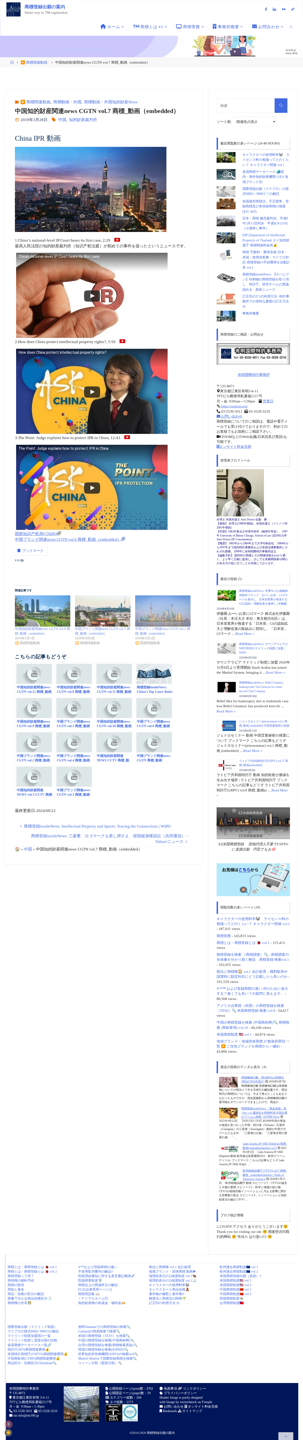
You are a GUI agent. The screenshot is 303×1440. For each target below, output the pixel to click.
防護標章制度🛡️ (90, 1280)
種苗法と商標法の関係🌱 (167, 1298)
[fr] (283, 9)
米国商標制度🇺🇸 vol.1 (235, 1280)
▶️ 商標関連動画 (34, 62)
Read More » (245, 634)
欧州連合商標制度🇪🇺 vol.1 (239, 1267)
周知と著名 (16, 1289)
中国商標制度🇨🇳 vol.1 (235, 1289)
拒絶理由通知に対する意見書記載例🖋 (106, 1276)
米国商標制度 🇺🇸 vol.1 (234, 1034)
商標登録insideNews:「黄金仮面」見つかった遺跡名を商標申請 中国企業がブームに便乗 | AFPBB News (264, 1112)
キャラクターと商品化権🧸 (169, 1289)
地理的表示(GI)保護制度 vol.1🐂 (172, 1276)
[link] (291, 27)
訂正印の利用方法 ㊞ (164, 1303)
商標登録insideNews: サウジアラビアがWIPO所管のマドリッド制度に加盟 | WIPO (263, 648)
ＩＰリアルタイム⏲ (93, 1298)
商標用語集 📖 (89, 1294)
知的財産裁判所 (83, 120)
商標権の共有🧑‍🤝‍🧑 (19, 1303)
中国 (62, 120)
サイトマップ (191, 1411)
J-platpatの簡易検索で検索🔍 (99, 1331)
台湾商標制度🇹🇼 (232, 1303)
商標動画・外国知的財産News (111, 102)
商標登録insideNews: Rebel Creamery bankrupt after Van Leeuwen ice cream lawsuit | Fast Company (261, 687)
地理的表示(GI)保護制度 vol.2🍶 (172, 1280)
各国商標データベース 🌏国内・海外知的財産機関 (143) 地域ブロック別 (265, 177)
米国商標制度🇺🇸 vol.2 (235, 1285)
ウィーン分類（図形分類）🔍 (100, 1363)
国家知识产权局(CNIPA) (36, 534)
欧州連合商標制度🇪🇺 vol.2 (239, 1271)
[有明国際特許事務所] (253, 354)
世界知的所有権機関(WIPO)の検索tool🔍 (108, 1354)
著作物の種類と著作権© (167, 1294)
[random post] (228, 1081)
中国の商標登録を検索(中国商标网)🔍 (106, 1340)
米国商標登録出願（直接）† (240, 1276)
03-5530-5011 (22, 1411)
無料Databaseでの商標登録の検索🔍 (104, 1327)
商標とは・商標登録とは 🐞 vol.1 (243, 943)
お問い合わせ (231, 416)
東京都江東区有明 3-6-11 (30, 1397)
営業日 (268, 401)
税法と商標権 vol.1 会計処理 (170, 1267)
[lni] (274, 9)
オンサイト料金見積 (235, 447)
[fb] (266, 9)
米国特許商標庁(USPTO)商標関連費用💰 (38, 1354)
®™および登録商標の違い (97, 1267)
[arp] (292, 9)
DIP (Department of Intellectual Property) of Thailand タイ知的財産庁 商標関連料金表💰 (265, 240)
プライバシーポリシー (180, 1393)
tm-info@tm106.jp (26, 1415)
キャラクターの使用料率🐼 (169, 1285)
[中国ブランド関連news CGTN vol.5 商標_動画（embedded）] (102, 611)
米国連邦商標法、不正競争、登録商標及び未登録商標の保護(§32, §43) (265, 206)
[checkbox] (8, 1432)
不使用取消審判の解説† (95, 1271)
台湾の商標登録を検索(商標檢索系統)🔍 (108, 1345)
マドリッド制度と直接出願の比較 (32, 1340)
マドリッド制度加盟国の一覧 (29, 1336)
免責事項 (170, 1388)
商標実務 (224, 936)
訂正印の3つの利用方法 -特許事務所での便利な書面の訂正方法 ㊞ (265, 301)
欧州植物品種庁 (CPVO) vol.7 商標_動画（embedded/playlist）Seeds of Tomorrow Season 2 (265, 1175)
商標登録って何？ (21, 1276)
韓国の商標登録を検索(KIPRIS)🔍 (103, 1349)
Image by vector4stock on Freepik (189, 1402)
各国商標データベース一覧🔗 (29, 1345)
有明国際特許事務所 (253, 375)
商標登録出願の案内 (45, 6)
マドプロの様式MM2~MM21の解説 (33, 1331)
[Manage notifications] (8, 1424)
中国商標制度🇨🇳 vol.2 (235, 1294)
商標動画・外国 (67, 102)
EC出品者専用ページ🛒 (95, 1289)
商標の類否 (16, 1285)
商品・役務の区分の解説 (26, 1294)
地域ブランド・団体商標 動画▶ (172, 1271)
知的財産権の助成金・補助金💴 (101, 1303)
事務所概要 (250, 313)
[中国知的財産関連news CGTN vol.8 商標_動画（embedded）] (42, 611)
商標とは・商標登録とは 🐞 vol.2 (32, 1271)
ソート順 (224, 122)
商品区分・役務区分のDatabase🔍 (32, 1363)
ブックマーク (33, 551)
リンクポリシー (194, 1388)
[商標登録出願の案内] (13, 9)
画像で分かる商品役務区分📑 (29, 1298)
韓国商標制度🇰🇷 (232, 1298)
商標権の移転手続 (21, 1280)
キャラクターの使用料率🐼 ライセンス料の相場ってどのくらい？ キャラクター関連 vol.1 (266, 160)
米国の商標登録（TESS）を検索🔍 (104, 1336)
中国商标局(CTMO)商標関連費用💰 (34, 1358)
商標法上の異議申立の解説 (98, 1285)
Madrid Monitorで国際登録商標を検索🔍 (107, 1358)
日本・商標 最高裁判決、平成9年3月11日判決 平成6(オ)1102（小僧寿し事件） (265, 223)
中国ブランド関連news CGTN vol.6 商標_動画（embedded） (68, 539)
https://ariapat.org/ (234, 406)
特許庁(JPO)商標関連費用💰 (28, 1349)
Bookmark (169, 1411)
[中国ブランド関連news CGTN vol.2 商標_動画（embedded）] (163, 611)
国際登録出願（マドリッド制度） (32, 1327)
